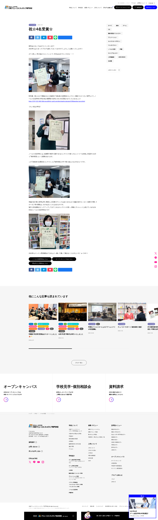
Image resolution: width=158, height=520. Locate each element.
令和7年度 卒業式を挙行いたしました (70, 334)
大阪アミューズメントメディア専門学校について (75, 430)
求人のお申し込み (34, 451)
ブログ (113, 479)
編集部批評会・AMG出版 (75, 444)
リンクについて (99, 506)
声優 (121, 49)
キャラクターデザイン (114, 41)
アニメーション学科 (74, 476)
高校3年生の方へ (115, 429)
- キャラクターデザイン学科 (76, 484)
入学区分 (90, 453)
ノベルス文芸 (32, 25)
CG (109, 29)
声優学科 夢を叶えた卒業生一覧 (96, 437)
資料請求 (32, 442)
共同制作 (71, 441)
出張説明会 (114, 463)
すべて (110, 25)
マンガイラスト (112, 45)
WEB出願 (90, 458)
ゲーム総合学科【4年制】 (74, 459)
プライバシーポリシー (124, 506)
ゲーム (125, 25)
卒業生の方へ (114, 445)
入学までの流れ (92, 450)
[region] (79, 326)
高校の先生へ (114, 439)
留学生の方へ (114, 447)
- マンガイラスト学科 (74, 486)
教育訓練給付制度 (73, 438)
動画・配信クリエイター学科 (76, 473)
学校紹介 (71, 436)
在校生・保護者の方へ (116, 442)
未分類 (110, 61)
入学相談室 (111, 57)
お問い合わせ (33, 446)
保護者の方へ (114, 437)
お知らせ (113, 481)
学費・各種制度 (91, 455)
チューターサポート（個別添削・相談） (130, 327)
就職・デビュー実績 (93, 432)
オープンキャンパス (116, 460)
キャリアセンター (113, 53)
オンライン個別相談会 (116, 468)
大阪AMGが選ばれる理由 (75, 433)
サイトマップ (85, 506)
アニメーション (112, 37)
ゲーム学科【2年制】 (73, 466)
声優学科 (71, 492)
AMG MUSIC (122, 57)
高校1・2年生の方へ (116, 432)
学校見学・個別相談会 (116, 466)
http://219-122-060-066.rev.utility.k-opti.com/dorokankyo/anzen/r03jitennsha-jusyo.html (57, 101)
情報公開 (92, 506)
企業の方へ (114, 450)
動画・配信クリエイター (114, 33)
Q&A (89, 460)
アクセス (133, 3)
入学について (91, 448)
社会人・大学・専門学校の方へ (118, 434)
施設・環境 (71, 446)
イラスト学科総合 (73, 482)
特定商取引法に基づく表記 (111, 506)
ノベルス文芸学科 (73, 489)
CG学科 (71, 470)
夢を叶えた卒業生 (92, 434)
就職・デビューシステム (94, 429)
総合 (117, 25)
